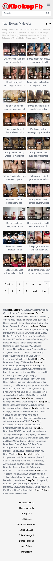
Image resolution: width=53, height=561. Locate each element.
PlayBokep (38, 427)
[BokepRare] (22, 6)
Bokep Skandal (27, 529)
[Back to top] (48, 555)
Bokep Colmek (42, 490)
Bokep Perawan (26, 540)
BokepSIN (35, 421)
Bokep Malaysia (26, 508)
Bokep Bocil (31, 480)
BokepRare (26, 551)
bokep (33, 408)
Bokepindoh (39, 362)
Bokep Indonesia (26, 502)
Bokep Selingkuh (26, 535)
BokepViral (40, 359)
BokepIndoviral (25, 454)
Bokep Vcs (27, 518)
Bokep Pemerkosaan (26, 524)
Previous (9, 284)
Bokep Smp (43, 401)
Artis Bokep (26, 546)
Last (44, 291)
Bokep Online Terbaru (24, 398)
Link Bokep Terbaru (37, 326)
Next (34, 291)
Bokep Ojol (26, 513)
